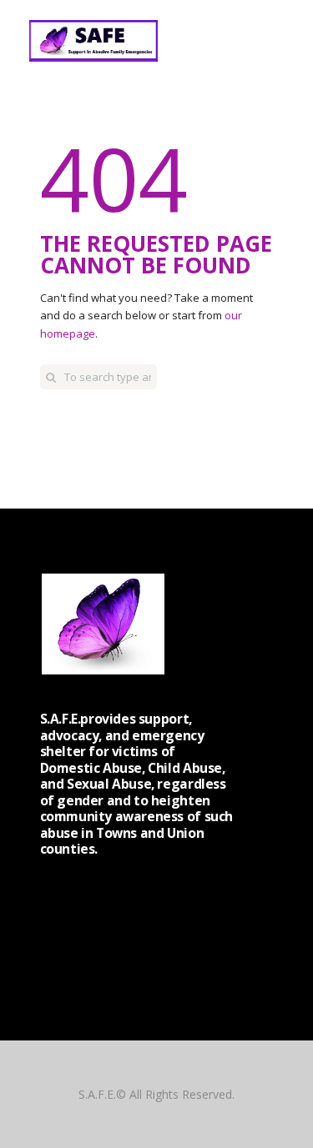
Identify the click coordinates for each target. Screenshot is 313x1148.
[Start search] (51, 376)
